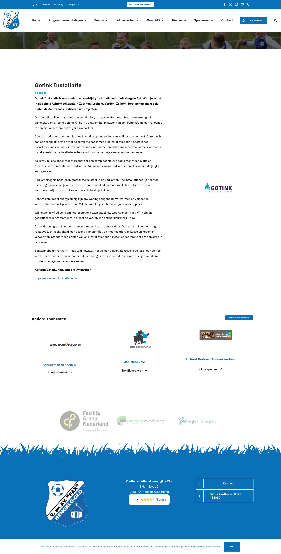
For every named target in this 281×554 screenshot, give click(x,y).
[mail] (242, 4)
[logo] (11, 12)
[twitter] (230, 4)
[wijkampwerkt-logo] (197, 418)
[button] (275, 20)
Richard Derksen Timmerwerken (210, 359)
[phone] (248, 4)
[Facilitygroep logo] (84, 412)
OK (232, 546)
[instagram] (236, 4)
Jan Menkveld (134, 362)
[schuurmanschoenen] (65, 332)
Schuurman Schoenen (59, 365)
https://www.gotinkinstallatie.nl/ (56, 278)
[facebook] (224, 4)
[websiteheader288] (216, 332)
